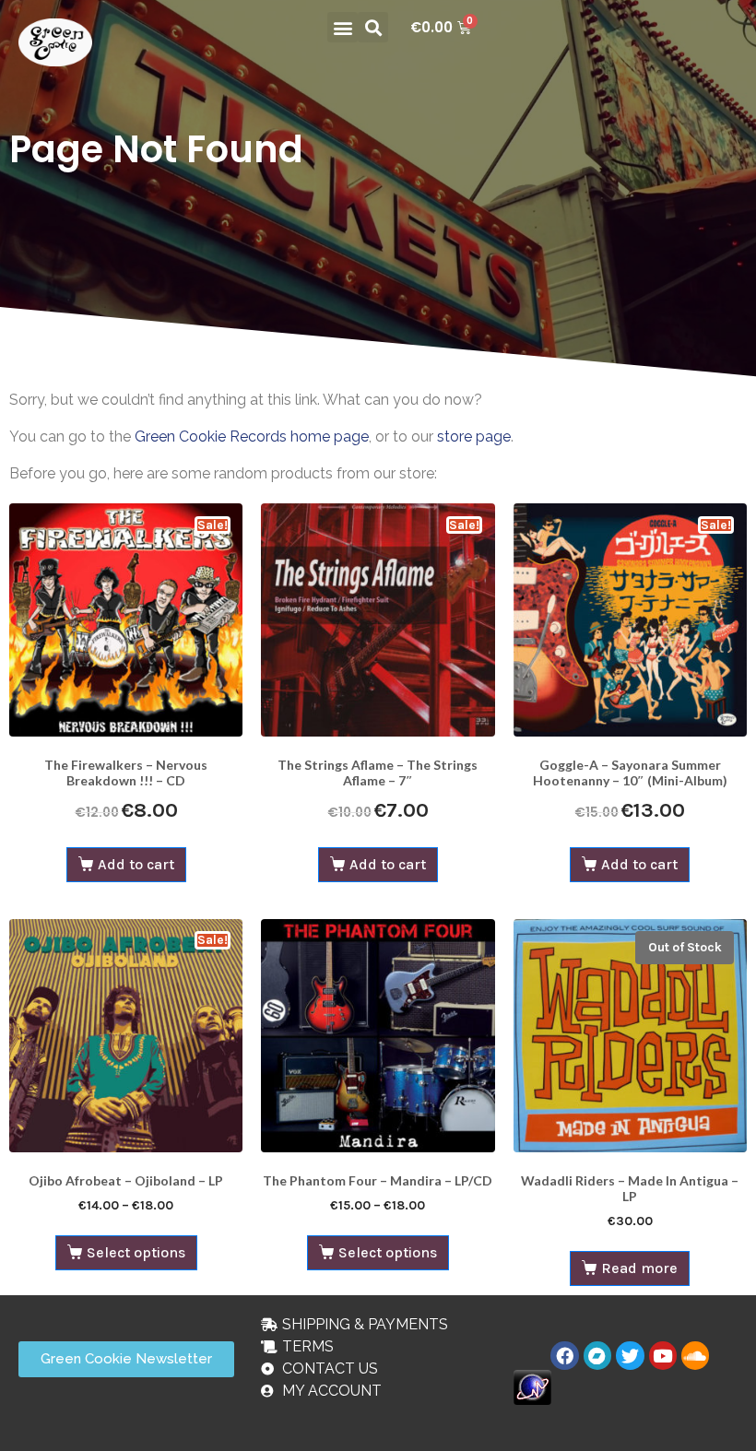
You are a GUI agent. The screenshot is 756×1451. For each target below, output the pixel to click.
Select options (136, 1252)
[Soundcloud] (695, 1355)
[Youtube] (663, 1355)
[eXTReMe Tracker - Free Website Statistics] (532, 1386)
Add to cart (136, 864)
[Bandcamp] (597, 1355)
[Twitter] (630, 1355)
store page (474, 436)
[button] (342, 27)
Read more (639, 1268)
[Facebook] (564, 1355)
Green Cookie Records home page (252, 436)
